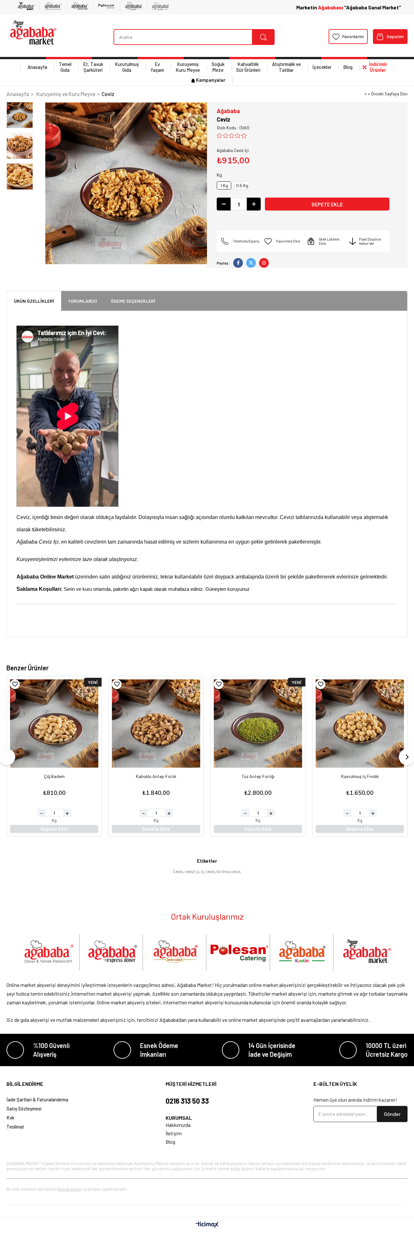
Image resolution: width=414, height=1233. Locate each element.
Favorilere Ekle (15, 684)
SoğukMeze (218, 67)
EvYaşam (157, 67)
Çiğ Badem (54, 776)
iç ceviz (208, 871)
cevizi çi (192, 871)
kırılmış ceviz (228, 871)
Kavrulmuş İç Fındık (360, 776)
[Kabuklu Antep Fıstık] (156, 723)
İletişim (174, 1133)
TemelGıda (65, 67)
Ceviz (178, 871)
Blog (348, 67)
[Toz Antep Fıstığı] (258, 723)
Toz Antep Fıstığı (258, 776)
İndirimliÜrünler (378, 67)
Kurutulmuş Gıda (127, 67)
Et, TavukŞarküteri (93, 67)
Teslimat (15, 1127)
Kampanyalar (210, 80)
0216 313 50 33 (187, 1101)
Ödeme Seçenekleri (133, 301)
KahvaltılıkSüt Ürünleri (248, 67)
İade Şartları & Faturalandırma (37, 1099)
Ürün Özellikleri (34, 301)
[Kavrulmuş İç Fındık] (360, 723)
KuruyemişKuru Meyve (188, 67)
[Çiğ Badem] (54, 723)
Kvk (10, 1117)
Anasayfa (37, 67)
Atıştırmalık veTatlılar (286, 67)
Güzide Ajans (69, 1189)
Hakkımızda (178, 1125)
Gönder (392, 1114)
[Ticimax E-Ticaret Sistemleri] (207, 1225)
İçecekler (322, 67)
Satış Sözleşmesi (23, 1108)
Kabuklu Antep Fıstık (156, 776)
